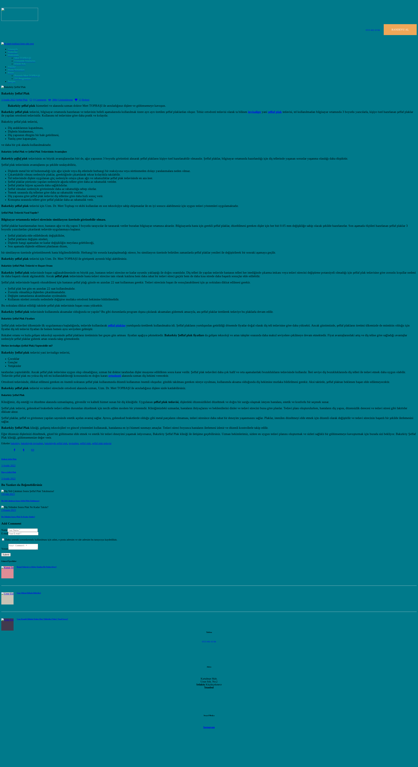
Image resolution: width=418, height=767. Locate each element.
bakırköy (15, 443)
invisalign (74, 443)
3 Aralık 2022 (8, 99)
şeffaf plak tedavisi (101, 443)
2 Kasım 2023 (8, 510)
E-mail (4, 533)
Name (4, 530)
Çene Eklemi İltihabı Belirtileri (29, 593)
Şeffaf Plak (22, 99)
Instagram (209, 727)
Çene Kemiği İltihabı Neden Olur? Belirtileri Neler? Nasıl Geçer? (42, 619)
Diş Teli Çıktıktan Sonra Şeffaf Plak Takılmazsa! (20, 501)
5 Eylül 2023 (8, 494)
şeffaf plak (85, 443)
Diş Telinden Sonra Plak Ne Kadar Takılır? (18, 517)
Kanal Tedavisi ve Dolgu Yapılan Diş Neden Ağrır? (37, 567)
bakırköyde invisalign (32, 443)
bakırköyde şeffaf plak (55, 443)
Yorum (4, 548)
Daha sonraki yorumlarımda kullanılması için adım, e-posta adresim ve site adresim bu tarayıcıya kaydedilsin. (61, 539)
